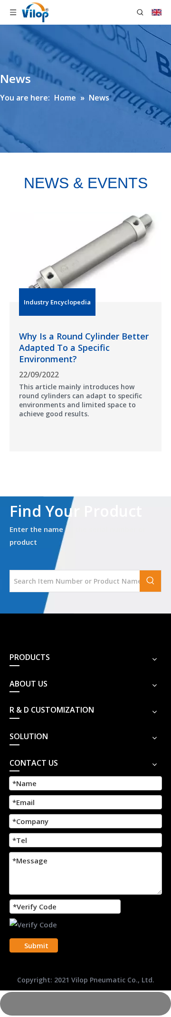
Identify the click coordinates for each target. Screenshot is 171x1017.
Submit (36, 945)
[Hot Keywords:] (150, 581)
